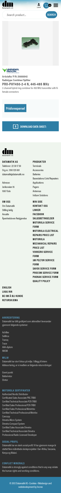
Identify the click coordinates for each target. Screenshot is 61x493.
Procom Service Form (46, 272)
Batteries (36, 174)
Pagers (36, 187)
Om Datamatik (8, 206)
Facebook (38, 214)
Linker (37, 210)
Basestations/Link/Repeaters (45, 178)
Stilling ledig (7, 210)
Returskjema (10, 300)
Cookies (32, 483)
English (6, 287)
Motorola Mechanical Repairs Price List (45, 243)
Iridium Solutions (40, 195)
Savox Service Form (44, 268)
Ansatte (5, 214)
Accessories (38, 170)
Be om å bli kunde (12, 296)
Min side (37, 201)
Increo (40, 487)
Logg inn (7, 291)
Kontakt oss (40, 206)
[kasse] (46, 5)
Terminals (37, 166)
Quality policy (41, 281)
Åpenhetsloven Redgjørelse (14, 218)
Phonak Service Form (45, 277)
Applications (38, 182)
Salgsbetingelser (43, 218)
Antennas (37, 191)
